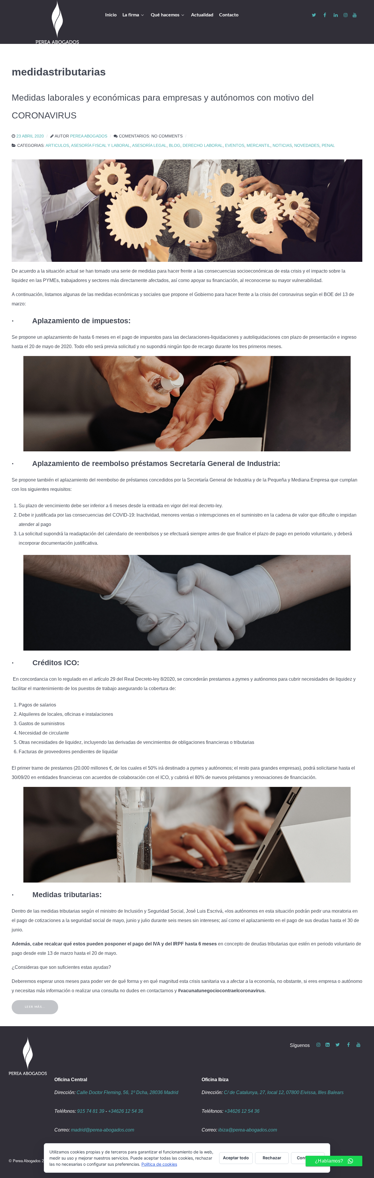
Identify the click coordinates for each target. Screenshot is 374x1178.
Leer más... (35, 1006)
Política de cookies (159, 1164)
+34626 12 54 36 (125, 1111)
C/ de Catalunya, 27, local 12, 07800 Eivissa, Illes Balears (284, 1092)
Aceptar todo (236, 1157)
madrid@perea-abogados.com (102, 1129)
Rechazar (272, 1157)
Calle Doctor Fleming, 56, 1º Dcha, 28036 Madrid (127, 1092)
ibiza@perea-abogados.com (247, 1129)
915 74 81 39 (90, 1111)
